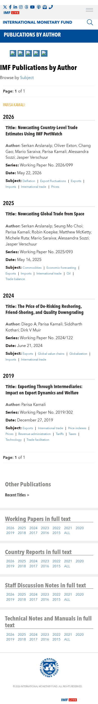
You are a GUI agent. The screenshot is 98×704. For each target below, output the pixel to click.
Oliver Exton (65, 145)
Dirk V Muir (31, 330)
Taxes (72, 434)
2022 (57, 528)
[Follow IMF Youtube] (32, 7)
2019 (10, 533)
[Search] (90, 22)
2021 (68, 528)
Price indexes (77, 428)
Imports (11, 187)
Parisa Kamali (54, 151)
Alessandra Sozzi (73, 238)
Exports (76, 181)
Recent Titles (15, 494)
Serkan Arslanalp (36, 145)
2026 (10, 528)
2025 (22, 528)
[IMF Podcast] (39, 7)
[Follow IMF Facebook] (10, 7)
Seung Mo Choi (68, 226)
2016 (45, 533)
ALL (67, 533)
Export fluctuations (53, 181)
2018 (22, 533)
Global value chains (51, 354)
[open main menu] (89, 11)
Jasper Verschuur (32, 157)
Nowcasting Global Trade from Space (51, 213)
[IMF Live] (69, 696)
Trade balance (15, 279)
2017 (33, 533)
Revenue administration (34, 434)
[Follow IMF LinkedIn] (15, 7)
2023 (45, 528)
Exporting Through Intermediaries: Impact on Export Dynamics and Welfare (44, 389)
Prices (55, 187)
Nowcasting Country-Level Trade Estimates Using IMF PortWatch (42, 130)
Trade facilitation (38, 440)
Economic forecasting (61, 268)
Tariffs (60, 434)
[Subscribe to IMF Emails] (45, 7)
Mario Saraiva (27, 151)
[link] (13, 53)
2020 (80, 528)
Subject (27, 77)
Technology (14, 440)
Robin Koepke (45, 232)
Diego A (28, 324)
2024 (33, 528)
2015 (57, 533)
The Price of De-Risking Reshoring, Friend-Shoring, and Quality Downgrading (45, 309)
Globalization (78, 354)
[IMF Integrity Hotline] (51, 7)
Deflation (29, 181)
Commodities (32, 268)
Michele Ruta (17, 238)
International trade (33, 187)
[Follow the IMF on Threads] (26, 7)
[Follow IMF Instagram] (21, 7)
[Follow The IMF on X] (5, 7)
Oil (69, 273)
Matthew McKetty (75, 232)
